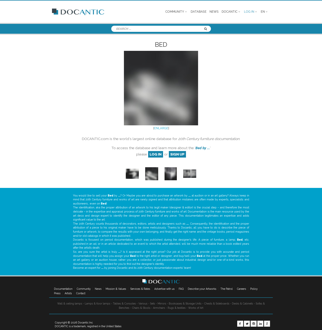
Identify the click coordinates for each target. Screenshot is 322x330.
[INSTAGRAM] (254, 324)
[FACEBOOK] (240, 324)
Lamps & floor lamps (97, 303)
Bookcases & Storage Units (185, 303)
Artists (68, 293)
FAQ (181, 288)
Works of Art (195, 307)
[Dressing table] (189, 173)
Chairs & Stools (141, 307)
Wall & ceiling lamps (69, 303)
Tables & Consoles (124, 303)
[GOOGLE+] (267, 324)
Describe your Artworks (202, 288)
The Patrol (226, 288)
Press (57, 293)
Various (142, 303)
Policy (254, 288)
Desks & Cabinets (242, 303)
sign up (177, 154)
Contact (80, 293)
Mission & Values (116, 288)
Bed (161, 44)
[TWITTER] (247, 324)
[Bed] (132, 173)
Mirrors (162, 303)
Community (84, 288)
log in (156, 154)
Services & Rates (140, 288)
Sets (152, 303)
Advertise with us (164, 288)
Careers (241, 288)
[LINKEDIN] (260, 324)
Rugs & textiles (177, 307)
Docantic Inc (85, 322)
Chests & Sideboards (216, 303)
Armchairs (159, 307)
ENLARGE (161, 128)
